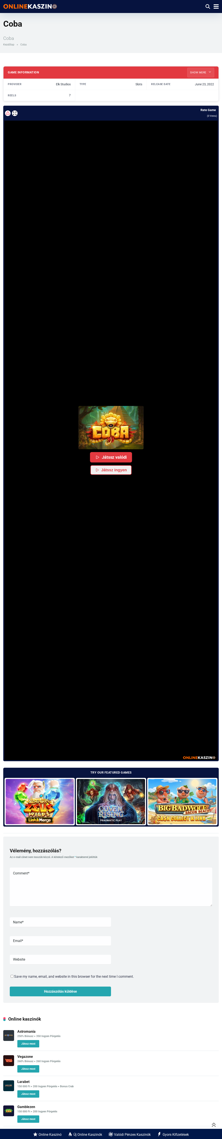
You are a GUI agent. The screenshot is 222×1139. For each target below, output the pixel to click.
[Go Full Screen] (15, 113)
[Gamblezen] (8, 1115)
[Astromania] (8, 1040)
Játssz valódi (114, 457)
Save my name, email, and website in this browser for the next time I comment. (74, 976)
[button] (111, 427)
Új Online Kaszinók (87, 1135)
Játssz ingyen (114, 470)
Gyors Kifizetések (176, 1135)
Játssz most (28, 1043)
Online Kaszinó (50, 1135)
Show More (198, 72)
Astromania (26, 1031)
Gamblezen (26, 1107)
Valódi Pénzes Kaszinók (132, 1135)
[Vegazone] (8, 1065)
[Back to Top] (214, 1124)
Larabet (23, 1082)
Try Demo (39, 801)
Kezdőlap (8, 44)
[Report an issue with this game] (8, 113)
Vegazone (25, 1057)
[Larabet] (8, 1090)
